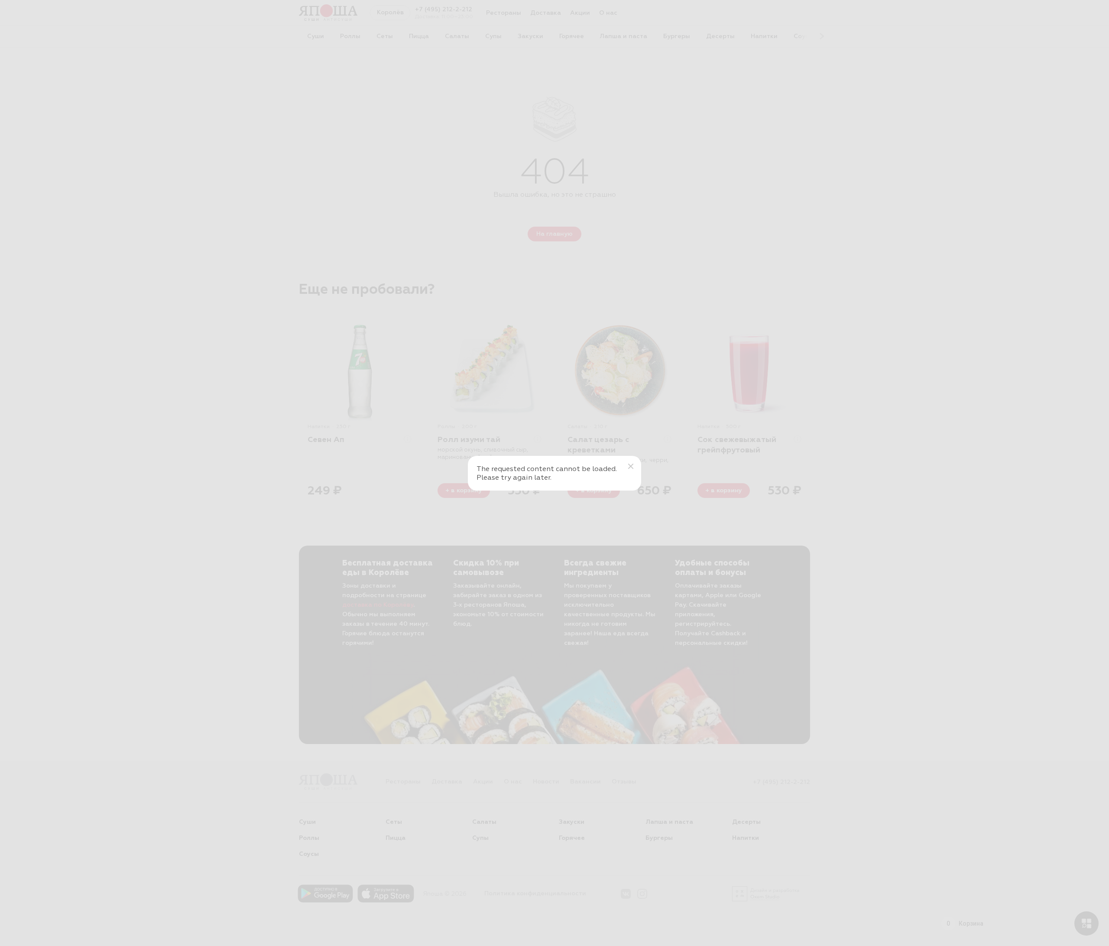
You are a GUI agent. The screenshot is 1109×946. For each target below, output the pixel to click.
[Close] (630, 466)
